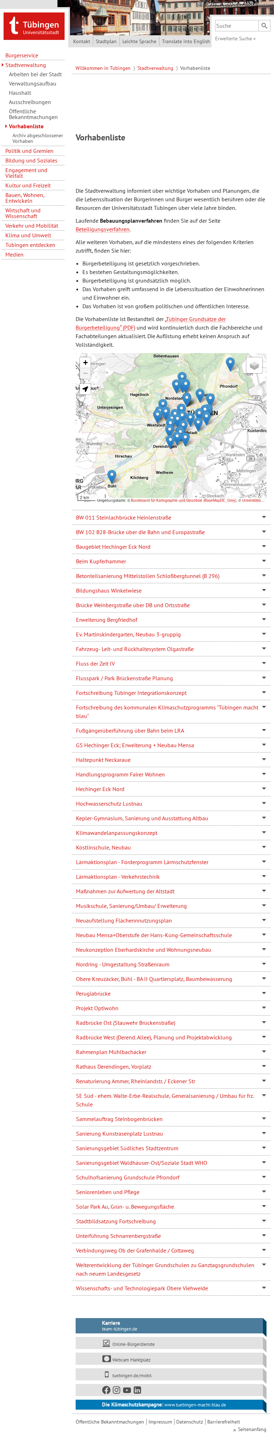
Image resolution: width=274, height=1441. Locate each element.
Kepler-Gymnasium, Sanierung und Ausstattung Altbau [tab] (142, 818)
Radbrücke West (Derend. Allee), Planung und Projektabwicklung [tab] (154, 1037)
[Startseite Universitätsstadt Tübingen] (34, 25)
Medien (14, 254)
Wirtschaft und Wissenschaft (23, 213)
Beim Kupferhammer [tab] (101, 561)
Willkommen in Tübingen (104, 68)
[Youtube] (127, 1392)
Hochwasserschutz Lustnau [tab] (109, 803)
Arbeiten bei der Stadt (35, 74)
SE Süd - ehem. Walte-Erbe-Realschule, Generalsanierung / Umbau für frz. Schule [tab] (165, 1100)
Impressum (160, 1422)
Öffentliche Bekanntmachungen (33, 114)
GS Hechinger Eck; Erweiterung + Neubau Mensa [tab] (135, 745)
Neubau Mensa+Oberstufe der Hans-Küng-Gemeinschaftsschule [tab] (154, 935)
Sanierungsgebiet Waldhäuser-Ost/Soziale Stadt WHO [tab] (141, 1162)
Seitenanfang (252, 1429)
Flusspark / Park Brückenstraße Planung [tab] (124, 678)
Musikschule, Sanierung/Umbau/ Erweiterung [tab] (131, 905)
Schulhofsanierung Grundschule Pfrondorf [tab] (127, 1177)
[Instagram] (117, 1392)
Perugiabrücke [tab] (93, 993)
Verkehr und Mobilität (31, 225)
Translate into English (186, 41)
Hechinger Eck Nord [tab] (100, 788)
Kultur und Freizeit (28, 185)
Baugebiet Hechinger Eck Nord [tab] (113, 546)
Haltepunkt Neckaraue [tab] (103, 759)
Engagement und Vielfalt (26, 172)
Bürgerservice (21, 55)
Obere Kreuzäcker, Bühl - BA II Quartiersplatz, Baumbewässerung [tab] (154, 978)
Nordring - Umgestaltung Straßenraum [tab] (122, 964)
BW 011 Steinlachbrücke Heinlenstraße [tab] (123, 517)
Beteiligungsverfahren (103, 229)
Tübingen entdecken (30, 244)
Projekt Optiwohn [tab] (97, 1008)
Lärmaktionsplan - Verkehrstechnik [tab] (118, 876)
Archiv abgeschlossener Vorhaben (37, 138)
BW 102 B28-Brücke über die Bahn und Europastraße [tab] (140, 532)
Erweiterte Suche (235, 38)
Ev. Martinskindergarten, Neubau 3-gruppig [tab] (128, 634)
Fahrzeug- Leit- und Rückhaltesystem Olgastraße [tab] (135, 648)
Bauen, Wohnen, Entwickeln (24, 197)
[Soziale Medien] (169, 1390)
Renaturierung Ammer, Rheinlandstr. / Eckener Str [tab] (135, 1081)
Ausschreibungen (30, 101)
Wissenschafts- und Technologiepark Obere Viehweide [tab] (142, 1288)
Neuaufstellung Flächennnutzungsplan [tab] (124, 920)
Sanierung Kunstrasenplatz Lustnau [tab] (119, 1133)
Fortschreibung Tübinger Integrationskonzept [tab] (131, 692)
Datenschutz (189, 1422)
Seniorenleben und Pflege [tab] (107, 1191)
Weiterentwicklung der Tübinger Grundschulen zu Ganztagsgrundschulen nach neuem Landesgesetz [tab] (165, 1269)
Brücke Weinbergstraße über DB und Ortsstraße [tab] (133, 605)
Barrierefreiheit (223, 1422)
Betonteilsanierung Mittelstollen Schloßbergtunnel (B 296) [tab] (147, 575)
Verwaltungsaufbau (32, 83)
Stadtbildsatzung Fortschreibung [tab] (116, 1221)
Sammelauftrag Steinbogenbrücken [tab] (119, 1118)
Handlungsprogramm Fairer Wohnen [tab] (120, 774)
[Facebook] (106, 1392)
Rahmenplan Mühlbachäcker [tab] (111, 1051)
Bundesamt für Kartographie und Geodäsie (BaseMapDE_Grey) (183, 500)
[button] (157, 416)
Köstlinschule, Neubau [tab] (103, 847)
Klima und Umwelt (28, 235)
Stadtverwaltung (25, 64)
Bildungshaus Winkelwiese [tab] (109, 590)
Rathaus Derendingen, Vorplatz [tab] (113, 1066)
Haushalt (20, 92)
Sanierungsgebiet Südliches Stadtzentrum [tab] (127, 1148)
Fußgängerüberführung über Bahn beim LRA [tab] (130, 730)
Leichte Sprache (139, 41)
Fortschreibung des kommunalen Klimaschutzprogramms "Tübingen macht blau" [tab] (167, 711)
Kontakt (81, 41)
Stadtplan (106, 41)
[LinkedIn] (137, 1392)
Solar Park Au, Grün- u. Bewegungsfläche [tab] (125, 1206)
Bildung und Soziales (31, 160)
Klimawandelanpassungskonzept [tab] (116, 832)
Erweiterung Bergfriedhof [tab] (106, 619)
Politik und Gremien (29, 150)
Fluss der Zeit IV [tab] (95, 663)
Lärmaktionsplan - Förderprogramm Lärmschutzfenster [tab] (142, 862)
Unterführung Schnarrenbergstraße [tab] (118, 1235)
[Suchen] (264, 25)
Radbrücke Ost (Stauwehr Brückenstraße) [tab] (125, 1022)
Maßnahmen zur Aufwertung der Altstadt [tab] (125, 891)
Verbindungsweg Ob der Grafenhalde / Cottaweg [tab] (135, 1250)
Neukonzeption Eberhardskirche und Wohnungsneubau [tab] (143, 949)
